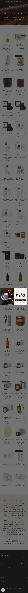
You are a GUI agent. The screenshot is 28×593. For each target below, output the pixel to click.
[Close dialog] (26, 288)
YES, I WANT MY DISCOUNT (20, 300)
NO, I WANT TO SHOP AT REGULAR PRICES (20, 302)
